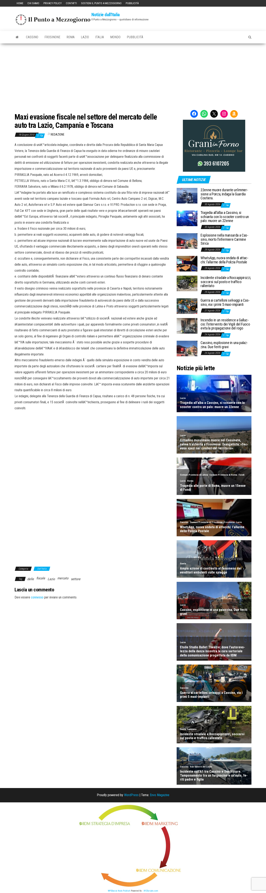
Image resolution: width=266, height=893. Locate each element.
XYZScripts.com (151, 890)
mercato (62, 578)
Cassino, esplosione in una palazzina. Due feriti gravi (224, 344)
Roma (70, 37)
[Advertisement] (133, 75)
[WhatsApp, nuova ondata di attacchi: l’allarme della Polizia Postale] (187, 263)
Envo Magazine (159, 795)
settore (75, 579)
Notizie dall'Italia (105, 14)
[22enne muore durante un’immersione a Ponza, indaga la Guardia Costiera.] (187, 195)
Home (20, 3)
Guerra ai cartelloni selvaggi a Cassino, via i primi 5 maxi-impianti (225, 302)
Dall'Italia (42, 568)
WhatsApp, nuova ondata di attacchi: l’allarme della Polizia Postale (224, 260)
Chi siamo (33, 3)
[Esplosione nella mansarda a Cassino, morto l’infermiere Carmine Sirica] (187, 241)
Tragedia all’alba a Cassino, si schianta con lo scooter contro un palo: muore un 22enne (225, 216)
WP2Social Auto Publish (119, 890)
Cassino (32, 37)
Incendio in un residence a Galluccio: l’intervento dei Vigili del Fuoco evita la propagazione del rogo (225, 324)
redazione (57, 134)
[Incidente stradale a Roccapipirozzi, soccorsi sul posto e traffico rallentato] (187, 283)
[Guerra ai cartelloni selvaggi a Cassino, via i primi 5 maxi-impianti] (187, 306)
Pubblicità (132, 3)
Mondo (115, 37)
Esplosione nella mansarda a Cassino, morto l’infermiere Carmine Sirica (224, 239)
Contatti (71, 3)
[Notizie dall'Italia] (17, 37)
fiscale (40, 578)
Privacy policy (52, 3)
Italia (99, 37)
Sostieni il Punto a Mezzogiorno (101, 3)
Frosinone (52, 37)
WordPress (131, 795)
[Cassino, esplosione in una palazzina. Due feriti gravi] (187, 348)
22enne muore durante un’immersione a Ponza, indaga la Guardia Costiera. (224, 194)
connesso (37, 597)
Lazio (85, 37)
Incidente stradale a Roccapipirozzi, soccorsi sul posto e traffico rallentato (226, 281)
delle (30, 579)
